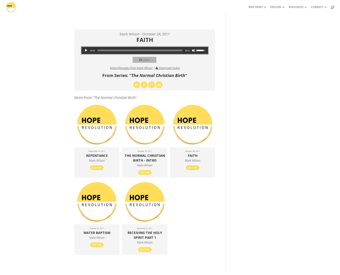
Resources (296, 7)
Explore (276, 7)
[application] (144, 50)
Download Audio (169, 68)
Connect (317, 7)
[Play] (86, 50)
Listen (146, 60)
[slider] (140, 50)
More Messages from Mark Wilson (131, 68)
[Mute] (193, 50)
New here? (256, 7)
